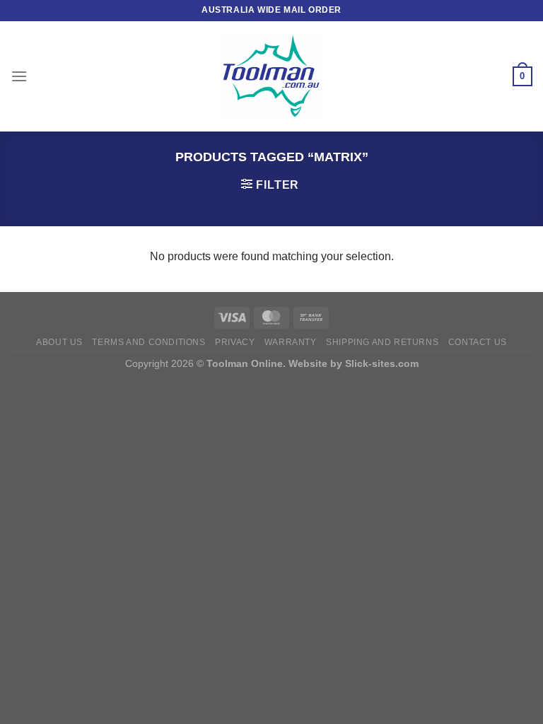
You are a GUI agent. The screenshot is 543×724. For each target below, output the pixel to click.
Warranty (290, 342)
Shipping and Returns (382, 342)
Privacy (235, 342)
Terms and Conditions (148, 342)
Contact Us (477, 342)
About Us (59, 342)
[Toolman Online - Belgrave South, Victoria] (271, 76)
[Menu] (19, 76)
